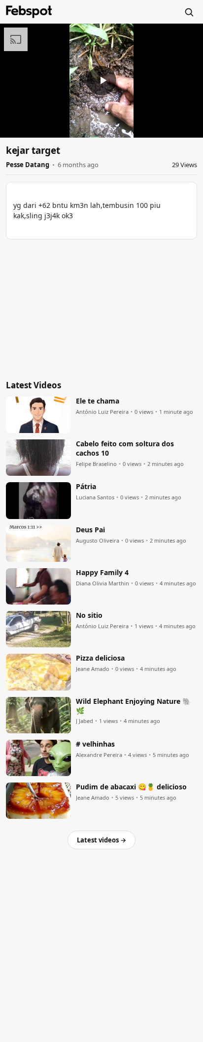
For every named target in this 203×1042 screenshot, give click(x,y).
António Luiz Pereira (102, 411)
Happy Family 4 (102, 572)
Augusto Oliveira (97, 540)
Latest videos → (101, 840)
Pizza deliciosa (100, 658)
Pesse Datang (27, 164)
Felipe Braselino (96, 464)
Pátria (86, 486)
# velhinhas (95, 744)
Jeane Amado (92, 669)
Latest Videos (33, 385)
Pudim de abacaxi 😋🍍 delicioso (131, 786)
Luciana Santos (95, 497)
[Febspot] (29, 11)
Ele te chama (97, 401)
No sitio (89, 615)
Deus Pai (90, 529)
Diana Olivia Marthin (102, 583)
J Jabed (84, 721)
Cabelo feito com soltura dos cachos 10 (125, 448)
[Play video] (101, 80)
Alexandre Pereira (99, 755)
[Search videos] (188, 11)
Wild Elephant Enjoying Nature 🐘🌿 (133, 706)
